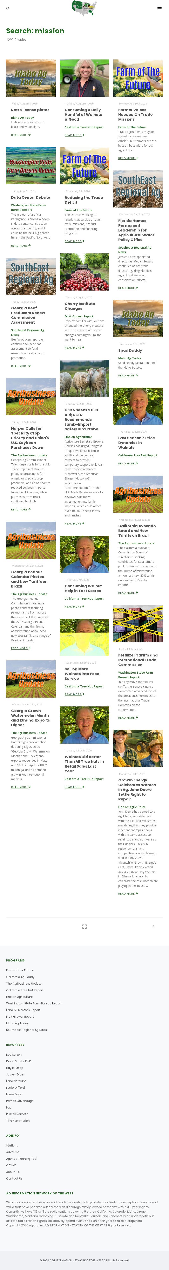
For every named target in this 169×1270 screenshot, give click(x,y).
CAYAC (11, 1165)
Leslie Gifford (15, 1088)
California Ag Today (20, 977)
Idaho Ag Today (17, 1023)
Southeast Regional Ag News (26, 1030)
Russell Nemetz (17, 1114)
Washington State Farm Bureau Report (34, 1003)
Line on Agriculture (19, 997)
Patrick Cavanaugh (20, 1101)
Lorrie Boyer (14, 1094)
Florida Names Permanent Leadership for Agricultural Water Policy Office (136, 230)
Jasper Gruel (15, 1074)
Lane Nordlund (16, 1081)
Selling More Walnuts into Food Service (82, 673)
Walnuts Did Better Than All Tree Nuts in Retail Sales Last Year (84, 764)
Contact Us (14, 1178)
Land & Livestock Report (23, 1010)
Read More (19, 135)
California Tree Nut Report (24, 990)
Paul (9, 1107)
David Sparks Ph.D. (19, 1061)
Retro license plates (30, 109)
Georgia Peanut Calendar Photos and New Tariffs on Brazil (29, 579)
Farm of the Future (19, 970)
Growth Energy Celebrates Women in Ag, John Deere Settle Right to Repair (137, 789)
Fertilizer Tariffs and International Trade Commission (138, 660)
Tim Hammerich (18, 1121)
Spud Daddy (130, 350)
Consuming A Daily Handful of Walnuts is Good (83, 114)
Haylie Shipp (14, 1068)
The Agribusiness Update (24, 984)
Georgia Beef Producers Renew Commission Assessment (28, 315)
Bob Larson (14, 1055)
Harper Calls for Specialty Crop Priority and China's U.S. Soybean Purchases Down (30, 438)
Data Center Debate (30, 197)
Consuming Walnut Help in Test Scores (83, 588)
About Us (12, 1172)
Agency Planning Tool (21, 1159)
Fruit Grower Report (20, 1017)
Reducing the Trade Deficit (84, 200)
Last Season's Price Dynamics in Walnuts (136, 442)
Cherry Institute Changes (80, 306)
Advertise (13, 1152)
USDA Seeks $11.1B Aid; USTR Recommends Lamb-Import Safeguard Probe (81, 419)
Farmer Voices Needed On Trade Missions (135, 114)
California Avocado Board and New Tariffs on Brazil (137, 530)
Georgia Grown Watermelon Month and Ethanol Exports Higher (30, 718)
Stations (12, 1145)
